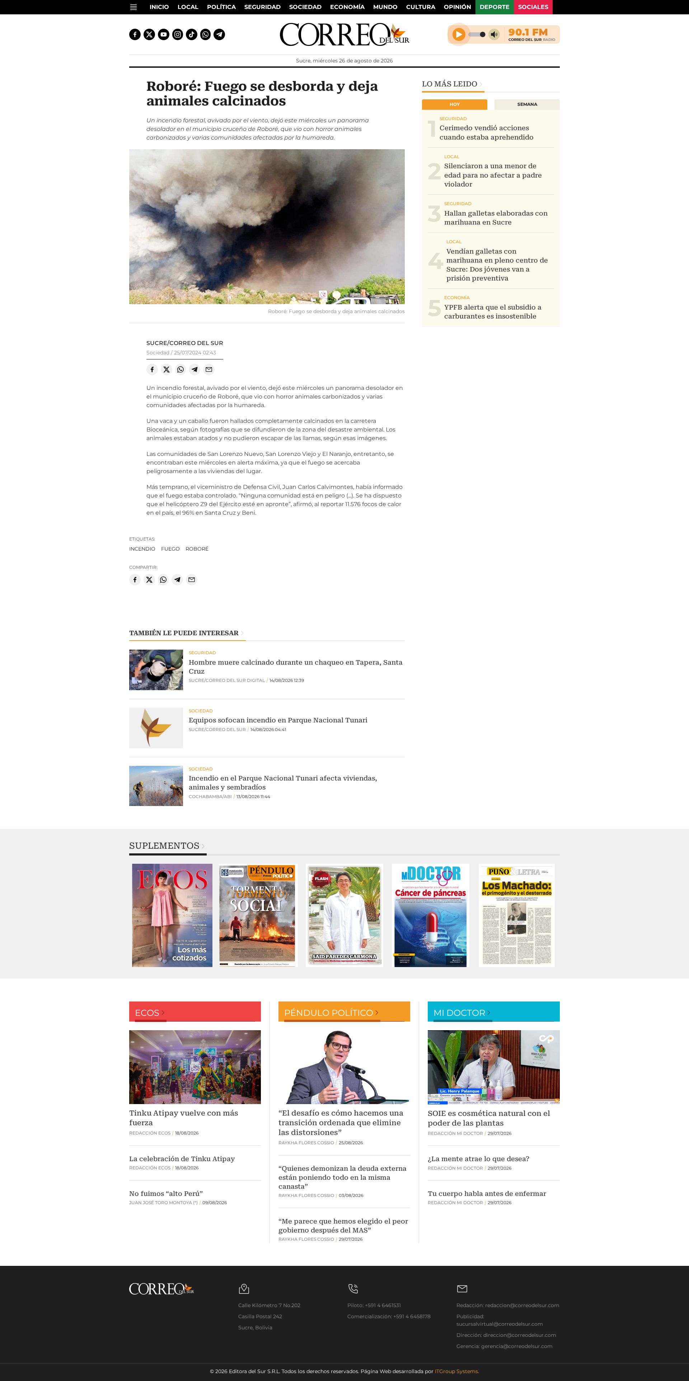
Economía (347, 7)
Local (188, 7)
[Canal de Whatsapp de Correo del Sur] (205, 34)
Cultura (420, 7)
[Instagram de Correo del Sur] (177, 34)
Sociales (533, 7)
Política (221, 7)
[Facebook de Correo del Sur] (135, 34)
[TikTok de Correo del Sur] (191, 34)
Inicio (159, 7)
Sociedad (305, 7)
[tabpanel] (172, 915)
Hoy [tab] (455, 104)
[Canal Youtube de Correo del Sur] (163, 34)
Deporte (495, 7)
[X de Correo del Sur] (149, 34)
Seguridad (262, 7)
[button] (267, 227)
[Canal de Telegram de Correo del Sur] (219, 34)
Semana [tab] (527, 104)
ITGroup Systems (456, 1371)
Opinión (457, 7)
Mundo (385, 7)
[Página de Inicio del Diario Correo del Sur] (344, 34)
